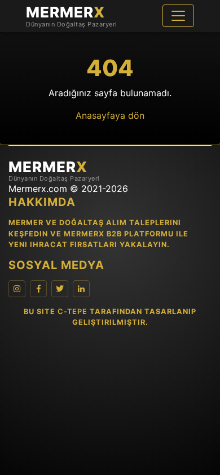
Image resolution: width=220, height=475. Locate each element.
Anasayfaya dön (110, 115)
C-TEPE (72, 311)
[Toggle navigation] (178, 16)
